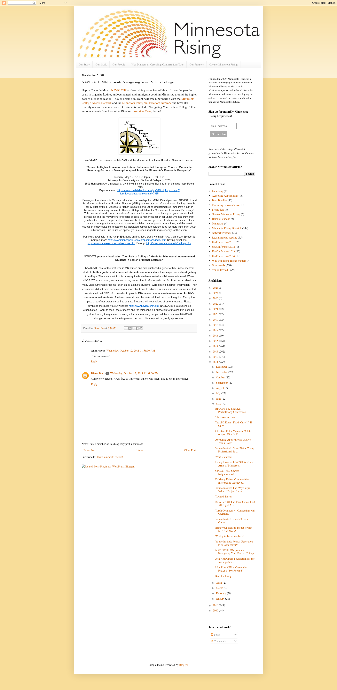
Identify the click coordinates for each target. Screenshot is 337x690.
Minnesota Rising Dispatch (226, 228)
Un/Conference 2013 (223, 251)
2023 (216, 298)
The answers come (225, 417)
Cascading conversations (225, 205)
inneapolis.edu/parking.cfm (176, 243)
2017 (216, 330)
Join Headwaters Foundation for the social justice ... (235, 560)
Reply (94, 361)
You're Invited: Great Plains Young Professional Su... (234, 449)
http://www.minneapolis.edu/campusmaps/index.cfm (137, 240)
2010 (216, 605)
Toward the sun (223, 496)
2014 (216, 346)
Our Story (84, 64)
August (220, 388)
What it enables (223, 457)
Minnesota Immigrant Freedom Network (146, 103)
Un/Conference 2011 (223, 242)
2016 (216, 335)
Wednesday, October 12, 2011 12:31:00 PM (134, 373)
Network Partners (221, 233)
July (218, 393)
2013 (216, 351)
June (219, 398)
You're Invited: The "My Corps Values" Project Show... (232, 489)
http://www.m (153, 243)
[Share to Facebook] (137, 328)
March (220, 588)
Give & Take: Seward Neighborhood (227, 472)
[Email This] (126, 328)
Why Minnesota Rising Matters (229, 260)
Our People (119, 64)
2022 (216, 303)
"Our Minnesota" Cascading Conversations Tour (157, 64)
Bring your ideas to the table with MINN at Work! (233, 529)
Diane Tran (97, 373)
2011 (216, 362)
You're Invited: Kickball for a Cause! (231, 520)
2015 (216, 341)
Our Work (101, 64)
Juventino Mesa (141, 111)
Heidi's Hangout (221, 219)
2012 (216, 357)
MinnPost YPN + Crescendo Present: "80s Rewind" (231, 568)
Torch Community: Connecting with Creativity (235, 512)
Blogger (183, 665)
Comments (219, 641)
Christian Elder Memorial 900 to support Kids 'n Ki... (233, 432)
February (221, 593)
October (221, 377)
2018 (216, 325)
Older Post (190, 450)
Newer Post (89, 450)
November (222, 372)
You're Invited (220, 270)
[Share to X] (133, 328)
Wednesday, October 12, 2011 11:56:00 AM (130, 350)
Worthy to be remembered (229, 536)
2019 (216, 319)
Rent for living (223, 576)
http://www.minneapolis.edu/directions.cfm (111, 243)
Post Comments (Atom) (110, 457)
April (219, 582)
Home (140, 450)
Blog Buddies (219, 200)
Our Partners (197, 64)
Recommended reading (224, 237)
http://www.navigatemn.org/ (144, 305)
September (222, 382)
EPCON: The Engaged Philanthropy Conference (230, 410)
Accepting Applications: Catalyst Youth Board (233, 441)
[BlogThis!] (130, 328)
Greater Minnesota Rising (223, 64)
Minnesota (217, 223)
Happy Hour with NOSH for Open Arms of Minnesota (234, 463)
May (219, 404)
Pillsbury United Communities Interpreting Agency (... (232, 480)
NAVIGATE (118, 90)
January (220, 598)
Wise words (218, 265)
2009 (216, 610)
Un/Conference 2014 (223, 256)
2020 (216, 314)
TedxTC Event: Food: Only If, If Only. (233, 424)
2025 (216, 287)
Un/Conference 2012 (223, 246)
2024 (216, 293)
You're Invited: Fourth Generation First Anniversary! (234, 543)
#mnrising (217, 191)
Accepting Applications (225, 195)
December (222, 366)
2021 (216, 309)
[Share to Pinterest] (141, 328)
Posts (216, 634)
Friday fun (218, 209)
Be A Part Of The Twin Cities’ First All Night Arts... (235, 503)
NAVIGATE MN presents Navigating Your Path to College (234, 551)
